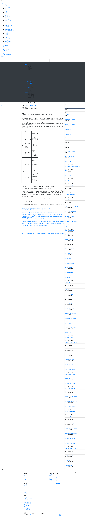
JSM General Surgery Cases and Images (70, 194)
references (3, 105)
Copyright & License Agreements (8, 25)
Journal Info (26, 64)
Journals (3, 3)
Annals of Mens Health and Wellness (69, 204)
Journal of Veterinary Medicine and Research (70, 438)
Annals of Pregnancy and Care (68, 354)
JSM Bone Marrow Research (68, 182)
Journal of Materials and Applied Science (70, 136)
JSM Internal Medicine (67, 141)
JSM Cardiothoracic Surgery (68, 243)
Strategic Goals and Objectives (7, 49)
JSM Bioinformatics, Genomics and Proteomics (70, 313)
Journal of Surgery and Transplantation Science (70, 458)
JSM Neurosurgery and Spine (68, 301)
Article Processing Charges (30, 71)
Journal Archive (29, 91)
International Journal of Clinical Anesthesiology (70, 318)
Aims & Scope (29, 66)
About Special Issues (30, 93)
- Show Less (26, 109)
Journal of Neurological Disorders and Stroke (70, 388)
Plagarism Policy (29, 84)
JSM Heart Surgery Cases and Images (69, 216)
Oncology (5, 11)
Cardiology (25, 486)
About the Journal (29, 65)
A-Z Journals (4, 4)
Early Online (29, 89)
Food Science (6, 8)
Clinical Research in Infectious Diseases (69, 344)
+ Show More (23, 109)
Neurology (5, 10)
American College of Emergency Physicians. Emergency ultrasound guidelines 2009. (32, 209)
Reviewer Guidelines (30, 70)
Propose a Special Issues (30, 94)
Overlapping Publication (7, 19)
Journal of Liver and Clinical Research (69, 303)
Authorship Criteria (6, 15)
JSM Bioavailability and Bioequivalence (69, 248)
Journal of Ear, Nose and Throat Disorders (70, 411)
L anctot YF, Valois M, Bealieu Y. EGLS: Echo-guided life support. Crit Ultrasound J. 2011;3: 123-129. (34, 225)
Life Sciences (6, 9)
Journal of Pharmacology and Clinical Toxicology (71, 416)
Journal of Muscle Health (68, 277)
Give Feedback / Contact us (6, 53)
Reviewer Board (29, 68)
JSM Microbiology (67, 347)
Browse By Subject (5, 5)
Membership (6, 34)
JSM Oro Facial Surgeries (68, 161)
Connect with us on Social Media (7, 54)
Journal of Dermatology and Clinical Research (70, 460)
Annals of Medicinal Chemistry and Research (70, 287)
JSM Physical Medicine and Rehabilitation (70, 332)
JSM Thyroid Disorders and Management (70, 119)
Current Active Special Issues (31, 96)
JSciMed (29, 514)
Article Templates (7, 22)
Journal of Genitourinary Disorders (69, 253)
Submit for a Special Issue (7, 42)
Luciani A (26, 107)
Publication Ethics (6, 28)
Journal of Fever (67, 180)
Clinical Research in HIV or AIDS (69, 294)
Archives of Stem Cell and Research (69, 230)
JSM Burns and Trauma (67, 378)
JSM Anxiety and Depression (68, 282)
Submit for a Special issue (30, 99)
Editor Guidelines (29, 69)
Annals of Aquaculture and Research (69, 359)
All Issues (26, 88)
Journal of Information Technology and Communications (72, 144)
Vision (4, 48)
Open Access (5, 50)
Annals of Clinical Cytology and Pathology (70, 383)
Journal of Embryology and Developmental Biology (71, 151)
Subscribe (5, 37)
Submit (43, 513)
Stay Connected (4, 51)
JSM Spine (66, 170)
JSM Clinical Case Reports (68, 453)
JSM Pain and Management (68, 289)
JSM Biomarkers (67, 226)
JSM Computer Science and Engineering (70, 156)
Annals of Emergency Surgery (68, 201)
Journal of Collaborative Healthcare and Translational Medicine (72, 166)
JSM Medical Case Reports (68, 134)
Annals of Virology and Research (69, 272)
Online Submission (58, 483)
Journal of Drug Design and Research (69, 308)
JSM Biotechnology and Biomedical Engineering (71, 396)
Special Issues (27, 92)
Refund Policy (6, 33)
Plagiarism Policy (6, 17)
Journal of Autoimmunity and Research (69, 187)
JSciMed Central (5, 47)
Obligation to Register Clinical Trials (9, 30)
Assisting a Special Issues (30, 95)
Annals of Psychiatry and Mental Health (69, 418)
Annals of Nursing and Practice (68, 465)
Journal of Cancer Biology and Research (70, 455)
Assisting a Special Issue (7, 41)
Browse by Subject (26, 485)
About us (3, 46)
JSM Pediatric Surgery (67, 234)
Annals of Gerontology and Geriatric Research (70, 374)
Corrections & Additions (7, 20)
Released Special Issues (30, 98)
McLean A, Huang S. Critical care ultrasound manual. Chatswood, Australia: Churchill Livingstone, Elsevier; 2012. (36, 218)
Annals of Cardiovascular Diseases (69, 337)
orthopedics (5, 12)
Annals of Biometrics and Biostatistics (69, 450)
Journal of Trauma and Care (68, 323)
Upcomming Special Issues (30, 97)
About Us (25, 475)
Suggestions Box (29, 78)
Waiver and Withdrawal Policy (8, 32)
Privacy (60, 516)
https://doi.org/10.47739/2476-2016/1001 (30, 105)
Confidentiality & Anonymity (8, 29)
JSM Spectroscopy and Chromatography (70, 124)
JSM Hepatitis (66, 146)
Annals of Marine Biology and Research (69, 263)
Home (26, 63)
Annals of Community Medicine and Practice (70, 448)
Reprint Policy (51, 479)
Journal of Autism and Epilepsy (68, 258)
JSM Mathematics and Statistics (69, 185)
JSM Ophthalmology (67, 413)
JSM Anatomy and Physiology (68, 196)
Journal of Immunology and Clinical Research (70, 364)
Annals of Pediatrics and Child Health (69, 423)
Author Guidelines (6, 21)
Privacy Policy (6, 24)
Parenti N (23, 107)
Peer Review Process (7, 16)
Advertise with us (6, 36)
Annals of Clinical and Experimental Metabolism (71, 342)
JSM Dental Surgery (67, 199)
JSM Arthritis (66, 190)
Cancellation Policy (26, 507)
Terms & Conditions (6, 26)
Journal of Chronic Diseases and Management (70, 211)
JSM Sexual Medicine (67, 391)
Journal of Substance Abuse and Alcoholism (70, 298)
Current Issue (29, 90)
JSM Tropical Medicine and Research (69, 239)
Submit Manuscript (3, 55)
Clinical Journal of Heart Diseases (69, 284)
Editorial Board (29, 67)
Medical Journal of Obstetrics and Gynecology (70, 421)
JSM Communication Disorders (68, 267)
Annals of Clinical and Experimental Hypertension (71, 428)
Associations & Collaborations (8, 38)
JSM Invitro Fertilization (68, 139)
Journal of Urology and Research (69, 349)
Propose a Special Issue (7, 40)
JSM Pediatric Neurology (68, 129)
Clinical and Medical (7, 7)
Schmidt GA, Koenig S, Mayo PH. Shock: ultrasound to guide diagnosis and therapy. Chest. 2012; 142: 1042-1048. (36, 208)
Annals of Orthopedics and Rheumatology (70, 443)
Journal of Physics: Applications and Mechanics (70, 114)
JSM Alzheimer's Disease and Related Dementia (71, 433)
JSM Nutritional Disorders (68, 175)
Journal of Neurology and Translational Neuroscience (71, 401)
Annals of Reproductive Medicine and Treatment (71, 221)
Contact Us (25, 480)
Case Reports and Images (7, 6)
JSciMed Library (5, 44)
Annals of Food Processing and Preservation (70, 327)
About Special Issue (58, 475)
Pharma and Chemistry (7, 13)
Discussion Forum (5, 45)
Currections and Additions (30, 86)
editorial (2, 104)
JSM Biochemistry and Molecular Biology (70, 369)
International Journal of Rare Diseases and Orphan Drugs (72, 206)
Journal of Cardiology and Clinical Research (70, 406)
